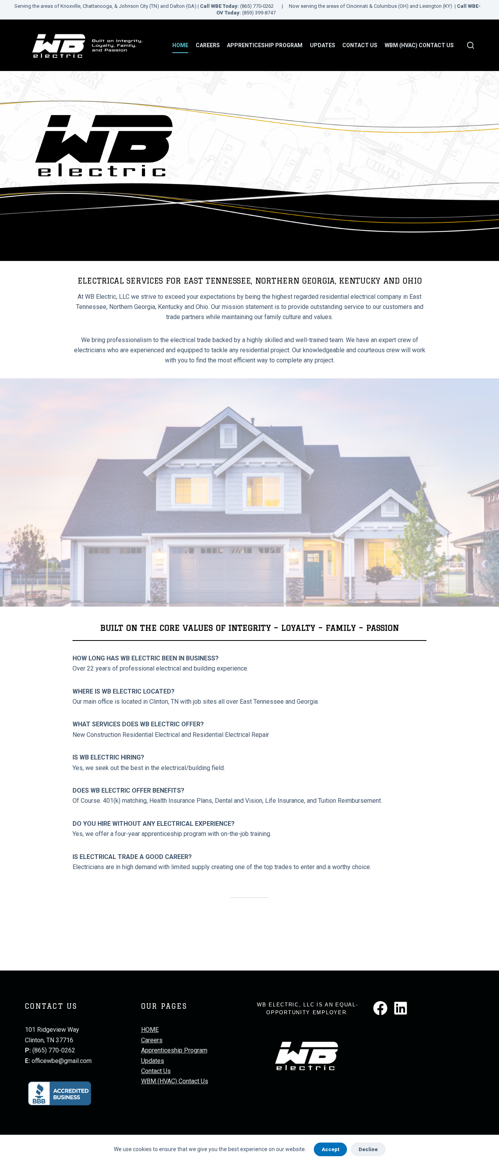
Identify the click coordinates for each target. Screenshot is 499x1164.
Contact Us (359, 45)
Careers (208, 45)
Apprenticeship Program (265, 45)
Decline (368, 1149)
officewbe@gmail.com (62, 1061)
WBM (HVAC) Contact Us (419, 45)
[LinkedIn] (400, 1008)
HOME (180, 45)
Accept (330, 1149)
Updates (322, 45)
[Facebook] (380, 1008)
